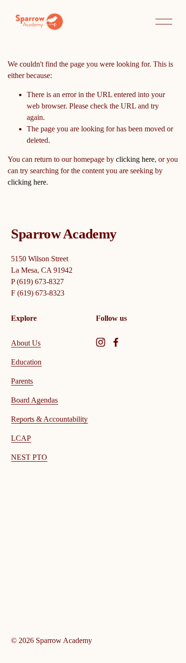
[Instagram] (100, 342)
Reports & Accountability (49, 419)
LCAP (21, 438)
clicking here (135, 159)
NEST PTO (29, 457)
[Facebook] (116, 342)
